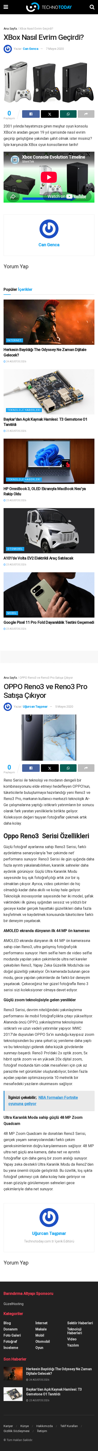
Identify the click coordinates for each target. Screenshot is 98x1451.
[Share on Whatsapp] (68, 114)
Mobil (12, 613)
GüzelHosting (14, 1304)
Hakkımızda (44, 1426)
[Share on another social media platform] (86, 114)
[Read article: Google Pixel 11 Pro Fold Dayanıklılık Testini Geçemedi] (49, 595)
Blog (7, 1323)
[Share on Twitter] (50, 114)
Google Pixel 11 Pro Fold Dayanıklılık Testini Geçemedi (49, 622)
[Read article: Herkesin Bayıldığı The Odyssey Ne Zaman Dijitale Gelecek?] (49, 322)
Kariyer (8, 1426)
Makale (41, 1329)
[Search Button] (92, 7)
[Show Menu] (6, 7)
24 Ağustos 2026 (16, 361)
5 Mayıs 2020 (64, 706)
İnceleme (11, 1348)
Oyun (39, 1348)
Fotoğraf (10, 1341)
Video (72, 1339)
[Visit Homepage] (49, 7)
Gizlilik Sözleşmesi (16, 1431)
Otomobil (15, 548)
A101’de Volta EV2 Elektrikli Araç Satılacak (38, 558)
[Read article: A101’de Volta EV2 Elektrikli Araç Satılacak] (49, 530)
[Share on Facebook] (31, 114)
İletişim (42, 1431)
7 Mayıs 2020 (55, 48)
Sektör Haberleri (80, 1323)
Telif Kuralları (69, 1426)
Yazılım (73, 1345)
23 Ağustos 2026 (16, 431)
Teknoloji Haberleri (23, 410)
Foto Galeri (12, 1335)
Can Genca (30, 48)
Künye (24, 1426)
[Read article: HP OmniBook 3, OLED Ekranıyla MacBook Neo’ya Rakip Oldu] (49, 461)
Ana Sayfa (10, 28)
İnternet (14, 340)
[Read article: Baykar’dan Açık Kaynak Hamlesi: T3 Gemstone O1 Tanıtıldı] (49, 391)
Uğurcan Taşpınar (35, 706)
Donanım (11, 1329)
